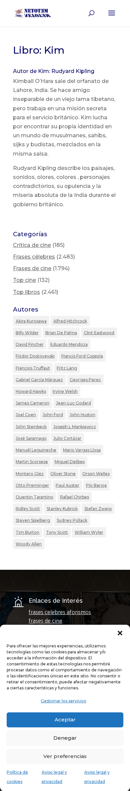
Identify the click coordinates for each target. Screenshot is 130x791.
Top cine (24, 280)
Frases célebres (34, 257)
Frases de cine (32, 268)
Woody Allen (29, 543)
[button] (120, 633)
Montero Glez (30, 473)
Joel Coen (26, 414)
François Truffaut (33, 368)
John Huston (82, 414)
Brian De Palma (61, 332)
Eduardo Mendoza (69, 344)
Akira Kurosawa (31, 321)
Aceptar (65, 719)
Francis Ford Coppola (82, 356)
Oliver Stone (63, 473)
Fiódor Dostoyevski (35, 356)
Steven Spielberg (33, 520)
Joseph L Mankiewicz (74, 426)
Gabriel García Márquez (39, 379)
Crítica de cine (32, 245)
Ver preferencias (65, 756)
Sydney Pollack (72, 520)
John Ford (53, 414)
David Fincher (30, 344)
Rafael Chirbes (74, 496)
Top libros (26, 292)
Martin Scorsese (32, 461)
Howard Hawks (31, 391)
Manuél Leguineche (36, 449)
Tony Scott (57, 532)
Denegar (65, 738)
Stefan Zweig (98, 508)
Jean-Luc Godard (73, 402)
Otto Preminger (32, 485)
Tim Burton (27, 532)
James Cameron (32, 402)
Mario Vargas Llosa (82, 449)
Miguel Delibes (70, 461)
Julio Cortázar (67, 438)
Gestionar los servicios (63, 700)
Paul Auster (67, 485)
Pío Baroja (96, 485)
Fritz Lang (67, 368)
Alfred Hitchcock (70, 321)
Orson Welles (96, 473)
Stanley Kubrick (62, 508)
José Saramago (31, 438)
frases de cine (45, 620)
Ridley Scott (28, 508)
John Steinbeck (31, 426)
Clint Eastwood (99, 332)
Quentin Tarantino (34, 496)
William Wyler (89, 532)
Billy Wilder (27, 332)
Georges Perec (85, 379)
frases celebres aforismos (60, 612)
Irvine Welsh (65, 391)
